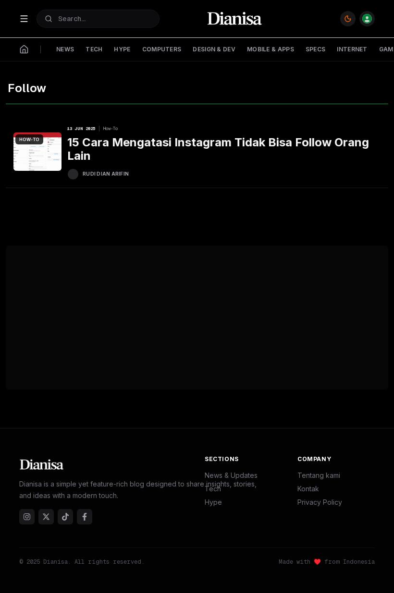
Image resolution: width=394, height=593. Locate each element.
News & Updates (231, 475)
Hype (213, 502)
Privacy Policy (319, 502)
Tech (213, 489)
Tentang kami (318, 475)
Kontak (308, 489)
